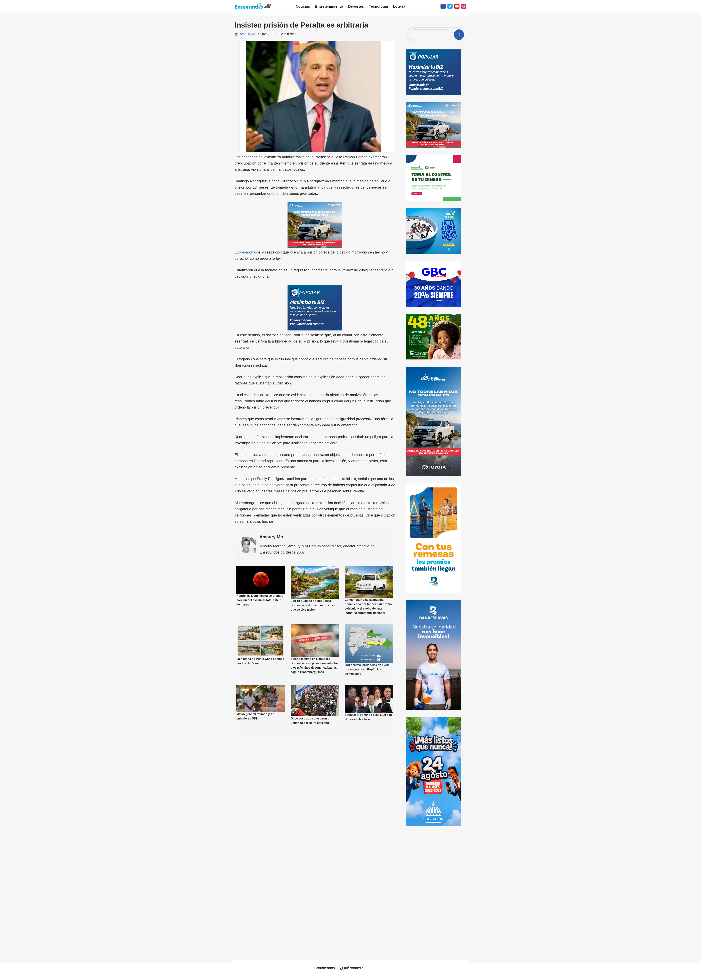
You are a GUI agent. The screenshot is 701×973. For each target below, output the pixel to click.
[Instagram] (463, 6)
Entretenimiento (329, 6)
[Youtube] (456, 6)
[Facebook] (443, 6)
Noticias (303, 6)
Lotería (399, 6)
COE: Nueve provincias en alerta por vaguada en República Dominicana (367, 669)
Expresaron (244, 252)
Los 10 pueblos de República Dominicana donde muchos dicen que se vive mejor (314, 605)
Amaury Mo (248, 34)
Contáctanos (324, 968)
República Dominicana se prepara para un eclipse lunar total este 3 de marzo (259, 600)
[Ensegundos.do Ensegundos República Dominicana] (253, 6)
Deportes (356, 6)
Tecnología (378, 6)
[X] (450, 6)
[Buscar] (459, 34)
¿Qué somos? (351, 968)
